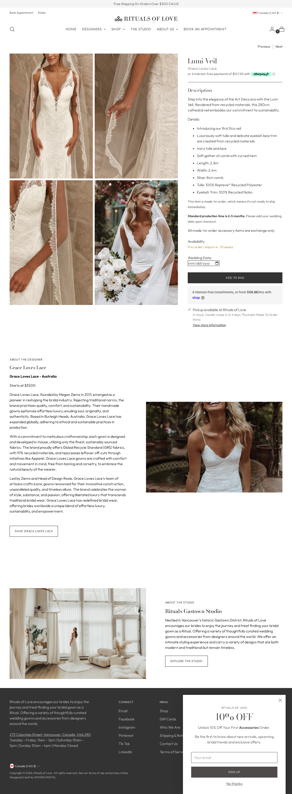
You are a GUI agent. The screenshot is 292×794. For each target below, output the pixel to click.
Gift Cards (168, 719)
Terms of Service (173, 752)
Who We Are (170, 727)
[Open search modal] (12, 29)
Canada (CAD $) (268, 13)
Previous (264, 46)
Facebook (127, 719)
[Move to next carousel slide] (278, 563)
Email (123, 711)
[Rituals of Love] (146, 18)
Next (279, 46)
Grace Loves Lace (202, 68)
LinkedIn (125, 752)
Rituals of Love (43, 773)
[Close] (280, 700)
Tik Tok (124, 743)
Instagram (127, 727)
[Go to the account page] (270, 29)
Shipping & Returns (175, 735)
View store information (209, 325)
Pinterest (126, 735)
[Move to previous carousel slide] (268, 563)
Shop (164, 711)
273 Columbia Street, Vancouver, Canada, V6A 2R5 (50, 734)
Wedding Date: (200, 257)
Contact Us (169, 743)
